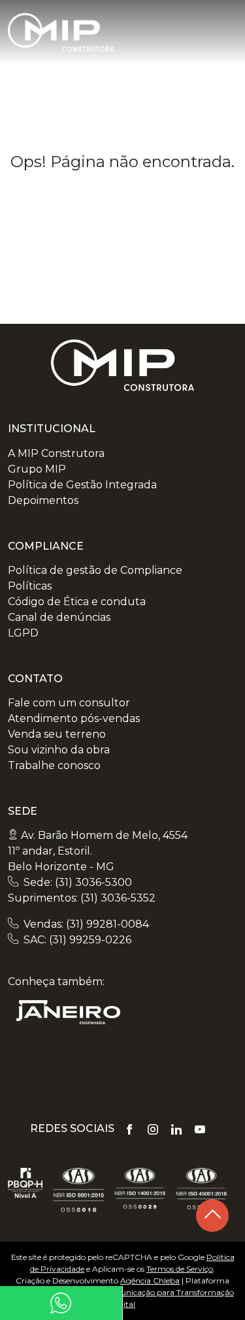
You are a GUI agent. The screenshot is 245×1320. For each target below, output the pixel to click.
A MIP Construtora (56, 453)
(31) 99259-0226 (90, 940)
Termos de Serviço (179, 1269)
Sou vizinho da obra (59, 750)
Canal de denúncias (59, 617)
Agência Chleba (150, 1280)
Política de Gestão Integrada (82, 485)
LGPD (23, 633)
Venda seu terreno (57, 734)
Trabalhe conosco (54, 765)
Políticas (30, 586)
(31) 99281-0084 (107, 924)
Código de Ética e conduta (77, 601)
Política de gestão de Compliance (95, 570)
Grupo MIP (37, 469)
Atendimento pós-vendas (74, 718)
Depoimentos (43, 500)
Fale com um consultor (69, 703)
